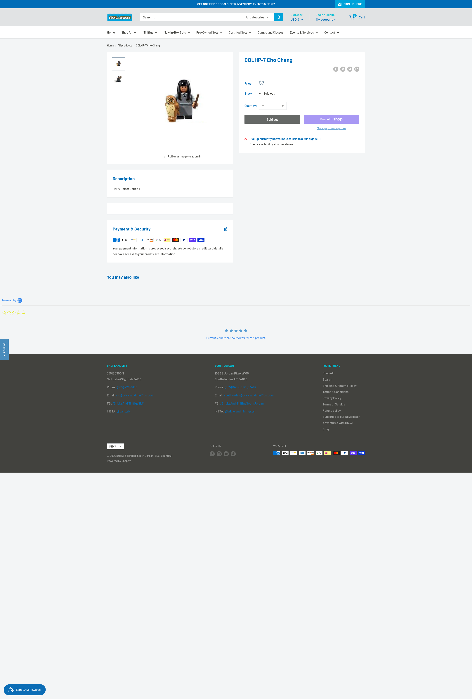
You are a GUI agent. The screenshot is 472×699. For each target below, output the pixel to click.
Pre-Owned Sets (207, 32)
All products (125, 45)
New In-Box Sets (175, 32)
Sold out (272, 119)
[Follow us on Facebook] (212, 453)
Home (111, 32)
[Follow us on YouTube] (226, 453)
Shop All (126, 32)
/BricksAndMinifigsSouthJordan (242, 403)
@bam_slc (124, 411)
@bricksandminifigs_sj (240, 411)
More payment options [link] (331, 128)
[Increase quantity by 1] (283, 106)
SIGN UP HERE (353, 4)
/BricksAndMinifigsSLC (128, 403)
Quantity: (250, 105)
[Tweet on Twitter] (349, 69)
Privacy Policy (332, 398)
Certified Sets (238, 32)
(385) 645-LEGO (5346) (240, 387)
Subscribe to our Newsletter (341, 416)
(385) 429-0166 (127, 387)
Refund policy (332, 410)
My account (325, 19)
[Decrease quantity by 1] (263, 106)
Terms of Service (334, 404)
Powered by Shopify (119, 460)
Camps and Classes (270, 32)
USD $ (112, 446)
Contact (329, 32)
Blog (326, 429)
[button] (4, 349)
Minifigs (148, 32)
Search (327, 379)
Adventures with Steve (338, 423)
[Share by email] (356, 69)
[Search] (278, 17)
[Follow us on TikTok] (233, 453)
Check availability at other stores (271, 144)
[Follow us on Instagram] (219, 453)
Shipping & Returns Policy (340, 385)
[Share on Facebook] (335, 69)
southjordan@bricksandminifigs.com (249, 395)
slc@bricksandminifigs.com (135, 395)
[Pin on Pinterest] (342, 69)
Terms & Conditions (335, 391)
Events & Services (302, 32)
